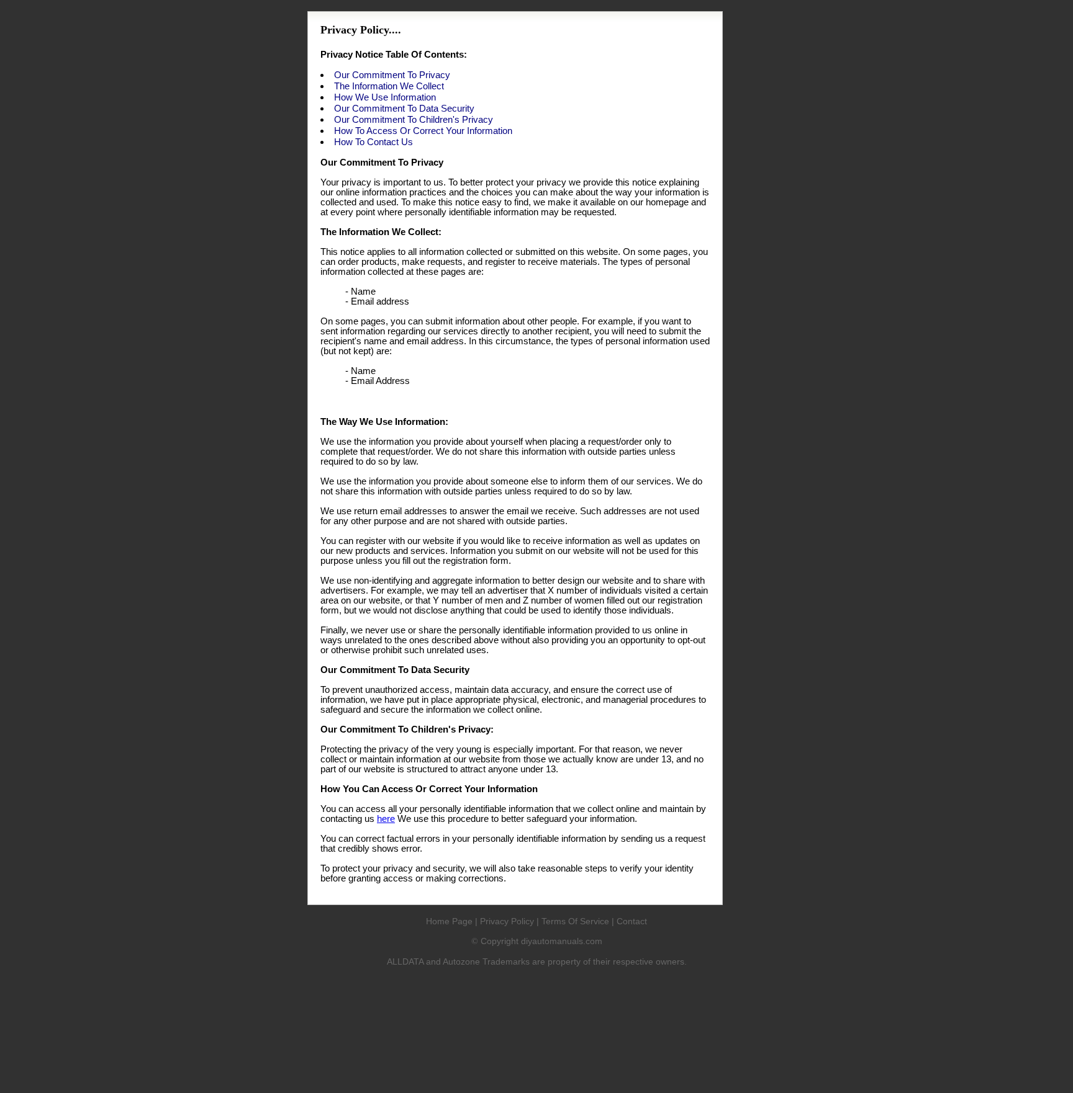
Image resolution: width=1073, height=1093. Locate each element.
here (386, 819)
